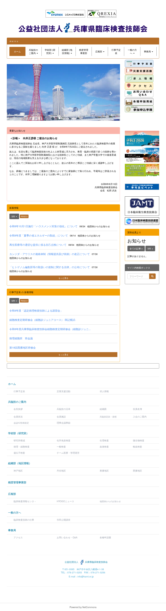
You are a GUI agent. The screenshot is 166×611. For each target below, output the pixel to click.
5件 (14, 216)
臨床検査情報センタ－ (25, 501)
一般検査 (61, 446)
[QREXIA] (101, 13)
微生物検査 (138, 440)
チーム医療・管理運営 (68, 452)
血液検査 (104, 446)
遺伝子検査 (19, 452)
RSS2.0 (24, 216)
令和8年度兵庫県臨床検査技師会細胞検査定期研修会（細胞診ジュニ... (50, 329)
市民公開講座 (63, 519)
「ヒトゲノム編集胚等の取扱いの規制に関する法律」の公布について (49, 267)
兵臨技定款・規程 (108, 417)
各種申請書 (105, 537)
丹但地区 (61, 470)
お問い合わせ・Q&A (67, 537)
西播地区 (137, 470)
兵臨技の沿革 (63, 409)
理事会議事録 (63, 422)
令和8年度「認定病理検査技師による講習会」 (36, 310)
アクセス (18, 537)
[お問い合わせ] (139, 93)
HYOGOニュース (65, 501)
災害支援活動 (63, 391)
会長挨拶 (18, 409)
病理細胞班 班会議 (21, 338)
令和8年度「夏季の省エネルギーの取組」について (38, 235)
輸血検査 (137, 446)
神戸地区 (18, 470)
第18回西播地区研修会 (22, 347)
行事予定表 (19, 391)
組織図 (103, 409)
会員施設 (61, 416)
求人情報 (104, 391)
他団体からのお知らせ (110, 501)
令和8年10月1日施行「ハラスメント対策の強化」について (43, 226)
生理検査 (104, 440)
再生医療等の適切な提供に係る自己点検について (37, 245)
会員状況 (18, 416)
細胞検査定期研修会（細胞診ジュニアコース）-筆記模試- (42, 320)
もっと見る (63, 278)
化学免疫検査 (63, 440)
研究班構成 (19, 440)
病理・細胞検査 (22, 446)
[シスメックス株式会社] (65, 13)
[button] (33, 51)
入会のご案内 (140, 416)
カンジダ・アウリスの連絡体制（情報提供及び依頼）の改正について (49, 254)
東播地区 (104, 470)
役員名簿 (137, 409)
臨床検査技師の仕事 (24, 519)
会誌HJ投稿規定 (21, 423)
